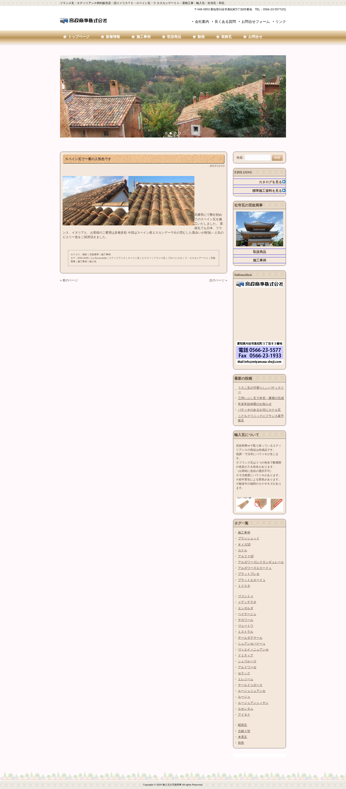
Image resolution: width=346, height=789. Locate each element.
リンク (280, 22)
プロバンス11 (175, 258)
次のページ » (218, 280)
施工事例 (106, 254)
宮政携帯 (94, 254)
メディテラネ (247, 602)
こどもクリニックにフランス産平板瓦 (261, 418)
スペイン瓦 (134, 258)
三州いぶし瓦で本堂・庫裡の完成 (261, 398)
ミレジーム (245, 679)
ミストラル (245, 631)
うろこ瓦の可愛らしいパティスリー (261, 390)
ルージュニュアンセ (252, 691)
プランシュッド (248, 538)
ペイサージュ (247, 614)
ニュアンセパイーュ (252, 643)
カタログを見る (270, 182)
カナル (242, 550)
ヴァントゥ (245, 596)
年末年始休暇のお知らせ (255, 404)
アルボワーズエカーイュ (255, 568)
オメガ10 (244, 544)
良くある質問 (225, 22)
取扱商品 (259, 252)
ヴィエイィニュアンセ (253, 649)
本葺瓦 (242, 737)
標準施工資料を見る (267, 190)
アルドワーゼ (247, 667)
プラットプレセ (248, 574)
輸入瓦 (93, 261)
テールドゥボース (250, 685)
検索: (240, 157)
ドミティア (245, 655)
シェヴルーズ (247, 661)
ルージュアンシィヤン (253, 703)
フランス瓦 (159, 258)
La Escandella (99, 258)
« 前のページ (69, 280)
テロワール (245, 620)
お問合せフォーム (255, 22)
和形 (241, 743)
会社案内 (202, 22)
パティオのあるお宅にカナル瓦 (259, 410)
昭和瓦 (242, 725)
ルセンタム (245, 708)
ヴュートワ (245, 626)
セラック (244, 673)
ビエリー (146, 258)
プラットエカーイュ (252, 580)
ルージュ (244, 697)
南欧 (84, 254)
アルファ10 (245, 556)
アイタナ (244, 714)
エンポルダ (245, 608)
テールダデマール (250, 638)
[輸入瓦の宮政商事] (83, 22)
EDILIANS (83, 258)
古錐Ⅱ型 (244, 731)
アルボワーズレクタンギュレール (261, 562)
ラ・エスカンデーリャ (196, 258)
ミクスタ (244, 586)
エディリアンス (117, 258)
